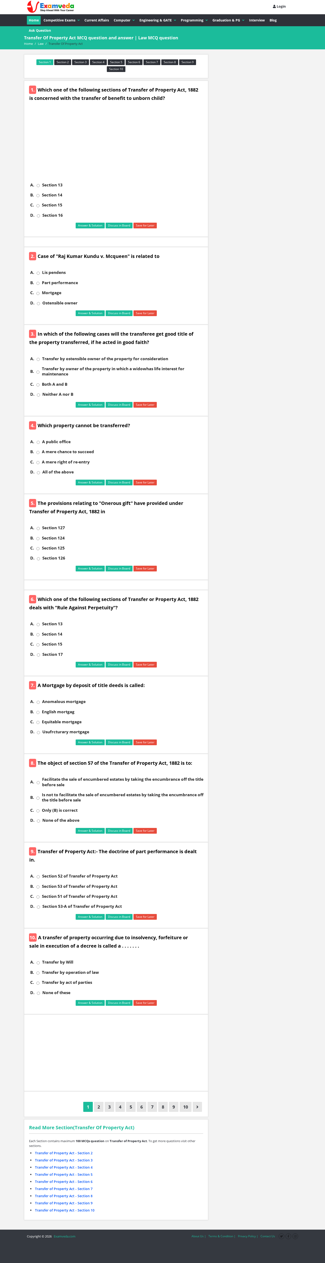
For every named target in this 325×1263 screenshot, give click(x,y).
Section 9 (188, 62)
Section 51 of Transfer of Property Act (79, 896)
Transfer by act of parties (67, 982)
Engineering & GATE (155, 20)
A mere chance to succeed (68, 451)
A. (32, 185)
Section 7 (152, 62)
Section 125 (53, 548)
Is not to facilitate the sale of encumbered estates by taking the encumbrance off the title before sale (122, 797)
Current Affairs (96, 20)
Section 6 (134, 62)
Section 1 (45, 62)
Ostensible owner (60, 303)
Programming (192, 20)
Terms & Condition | (222, 1236)
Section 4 (98, 62)
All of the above (58, 472)
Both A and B (54, 384)
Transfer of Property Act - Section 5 (64, 1174)
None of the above (60, 820)
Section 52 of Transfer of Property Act (80, 876)
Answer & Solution (90, 225)
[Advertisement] (118, 145)
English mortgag (58, 711)
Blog (273, 20)
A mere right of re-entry (66, 462)
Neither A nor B (57, 394)
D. (32, 215)
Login (281, 6)
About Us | (199, 1236)
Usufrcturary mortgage (65, 731)
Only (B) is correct (60, 810)
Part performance (60, 282)
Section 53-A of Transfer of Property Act (82, 906)
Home (34, 20)
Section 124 (53, 538)
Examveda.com (63, 1236)
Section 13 (52, 185)
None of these (56, 992)
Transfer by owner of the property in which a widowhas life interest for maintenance (113, 371)
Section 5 (116, 62)
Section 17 (52, 654)
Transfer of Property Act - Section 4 (64, 1167)
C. (32, 205)
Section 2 (63, 62)
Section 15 (52, 205)
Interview (257, 20)
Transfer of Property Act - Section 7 (64, 1188)
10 (185, 1107)
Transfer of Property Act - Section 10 (64, 1210)
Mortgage (51, 292)
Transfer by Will (57, 962)
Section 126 (53, 558)
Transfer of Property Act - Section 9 (64, 1203)
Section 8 (170, 62)
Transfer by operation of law (70, 972)
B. (32, 195)
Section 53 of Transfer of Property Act (79, 886)
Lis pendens (54, 272)
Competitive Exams (59, 20)
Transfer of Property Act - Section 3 (64, 1160)
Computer (122, 20)
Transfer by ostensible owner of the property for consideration (105, 358)
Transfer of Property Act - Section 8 (64, 1196)
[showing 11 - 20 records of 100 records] (197, 1107)
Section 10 (116, 69)
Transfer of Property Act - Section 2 (64, 1153)
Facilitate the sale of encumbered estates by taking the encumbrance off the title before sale (122, 782)
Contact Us (268, 1236)
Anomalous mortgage (64, 701)
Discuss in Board (119, 225)
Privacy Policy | (248, 1236)
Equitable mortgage (62, 721)
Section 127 (53, 527)
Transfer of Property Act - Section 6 (64, 1181)
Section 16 (52, 215)
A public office (56, 441)
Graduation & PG (226, 20)
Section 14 (52, 195)
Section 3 (80, 62)
